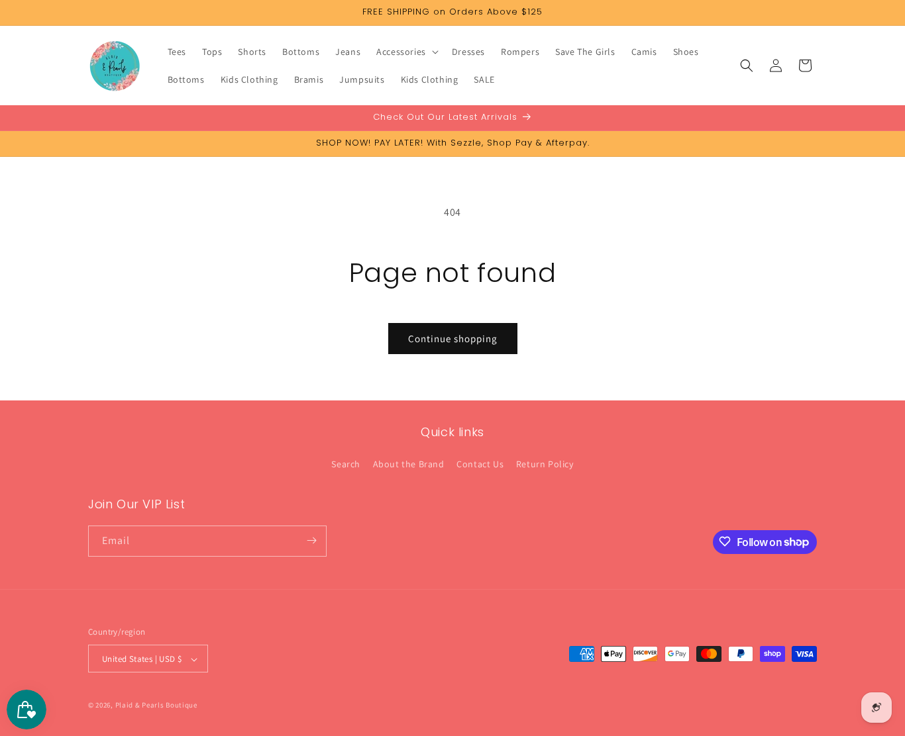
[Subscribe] (311, 540)
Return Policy (545, 465)
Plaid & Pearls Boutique (156, 705)
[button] (406, 52)
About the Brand (409, 465)
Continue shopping (453, 338)
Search (345, 465)
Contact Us (480, 465)
